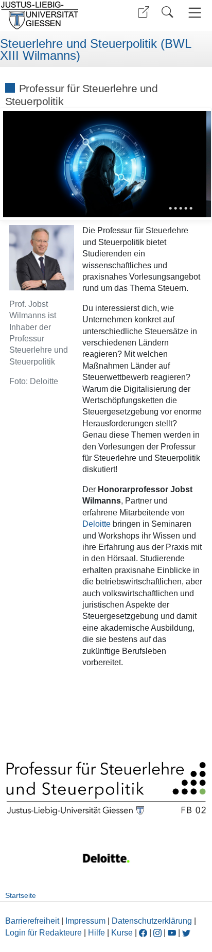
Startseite (20, 895)
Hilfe (96, 932)
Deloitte (97, 524)
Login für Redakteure (43, 932)
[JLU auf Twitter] (186, 932)
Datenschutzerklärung (152, 920)
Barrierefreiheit (32, 920)
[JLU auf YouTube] (172, 932)
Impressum (85, 920)
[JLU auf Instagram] (158, 932)
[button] (143, 12)
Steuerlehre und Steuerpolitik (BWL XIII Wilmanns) (95, 49)
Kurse (122, 932)
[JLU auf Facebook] (143, 932)
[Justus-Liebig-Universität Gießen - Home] (51, 15)
